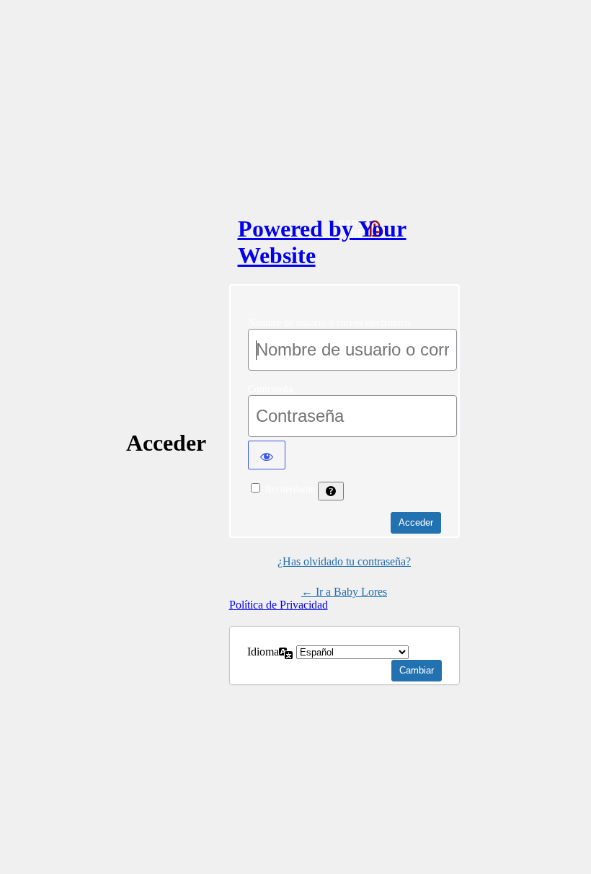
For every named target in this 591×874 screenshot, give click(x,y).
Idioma (263, 651)
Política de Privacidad (278, 605)
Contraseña (270, 389)
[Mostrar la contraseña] (266, 455)
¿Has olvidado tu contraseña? (344, 561)
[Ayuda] (331, 491)
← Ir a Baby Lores (344, 592)
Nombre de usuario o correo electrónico (329, 322)
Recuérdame (290, 489)
